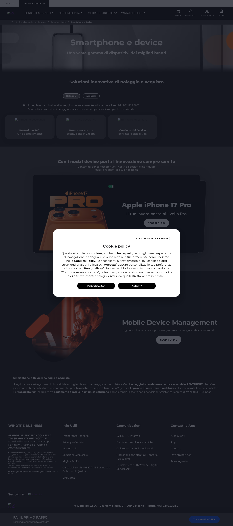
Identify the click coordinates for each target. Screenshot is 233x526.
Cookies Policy (84, 261)
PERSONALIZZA (96, 285)
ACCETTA (137, 285)
